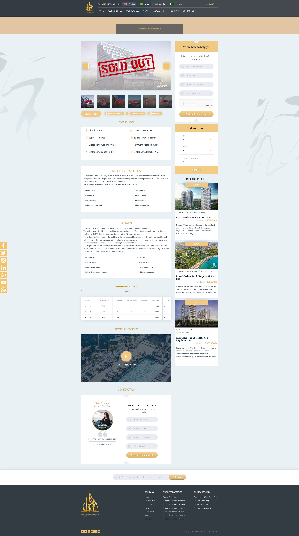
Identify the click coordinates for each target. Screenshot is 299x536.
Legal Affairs (159, 11)
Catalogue (142, 28)
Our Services (132, 11)
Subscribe (177, 477)
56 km (203, 212)
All (184, 139)
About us (148, 515)
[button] (166, 300)
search (211, 4)
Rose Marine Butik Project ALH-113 (195, 277)
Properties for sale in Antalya (174, 504)
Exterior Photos (115, 113)
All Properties (115, 11)
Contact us (149, 519)
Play (126, 356)
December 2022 (183, 333)
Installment (202, 330)
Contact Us (188, 11)
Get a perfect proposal (142, 455)
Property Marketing (201, 504)
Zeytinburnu (191, 330)
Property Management (202, 508)
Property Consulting (201, 501)
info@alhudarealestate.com (104, 438)
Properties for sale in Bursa (173, 511)
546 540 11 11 (110, 4)
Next (167, 66)
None (189, 212)
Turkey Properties (170, 497)
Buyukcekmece (192, 271)
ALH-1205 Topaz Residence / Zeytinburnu (193, 339)
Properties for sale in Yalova (173, 519)
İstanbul (180, 212)
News (145, 11)
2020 (202, 271)
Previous (86, 66)
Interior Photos (137, 113)
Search (196, 170)
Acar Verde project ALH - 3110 (193, 217)
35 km (209, 271)
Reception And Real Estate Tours (206, 497)
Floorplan (156, 113)
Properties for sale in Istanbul (174, 501)
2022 (196, 212)
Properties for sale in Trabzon (174, 508)
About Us (174, 11)
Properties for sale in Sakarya (174, 515)
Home (101, 11)
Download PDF (91, 114)
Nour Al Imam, (102, 403)
